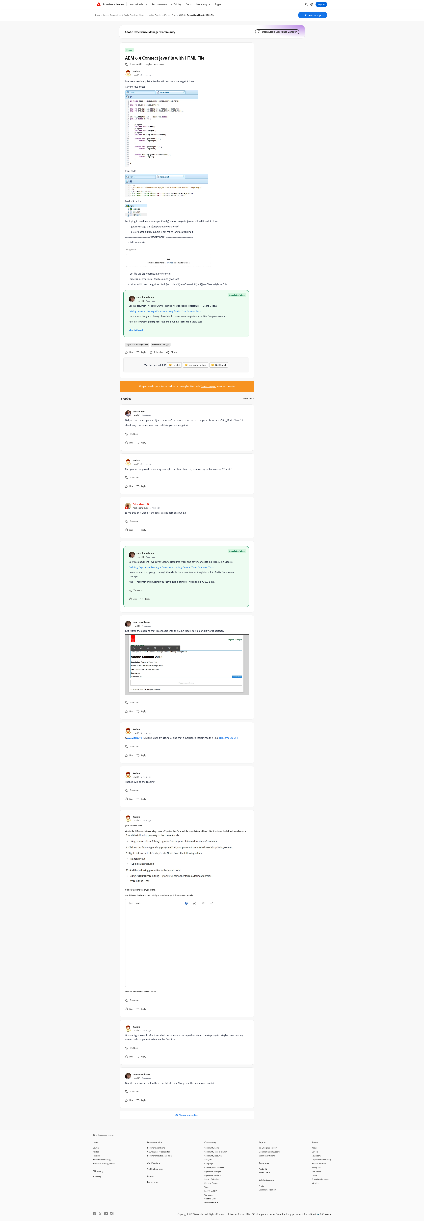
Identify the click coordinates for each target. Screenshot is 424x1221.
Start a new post (208, 386)
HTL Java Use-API (228, 737)
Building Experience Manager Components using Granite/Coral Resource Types (165, 311)
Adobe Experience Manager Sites (162, 15)
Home (97, 15)
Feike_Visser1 (139, 504)
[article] (186, 427)
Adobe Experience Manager (135, 15)
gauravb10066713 (134, 738)
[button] (312, 15)
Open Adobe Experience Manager (279, 31)
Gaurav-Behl (139, 411)
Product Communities (112, 15)
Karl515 (136, 71)
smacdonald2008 (145, 297)
